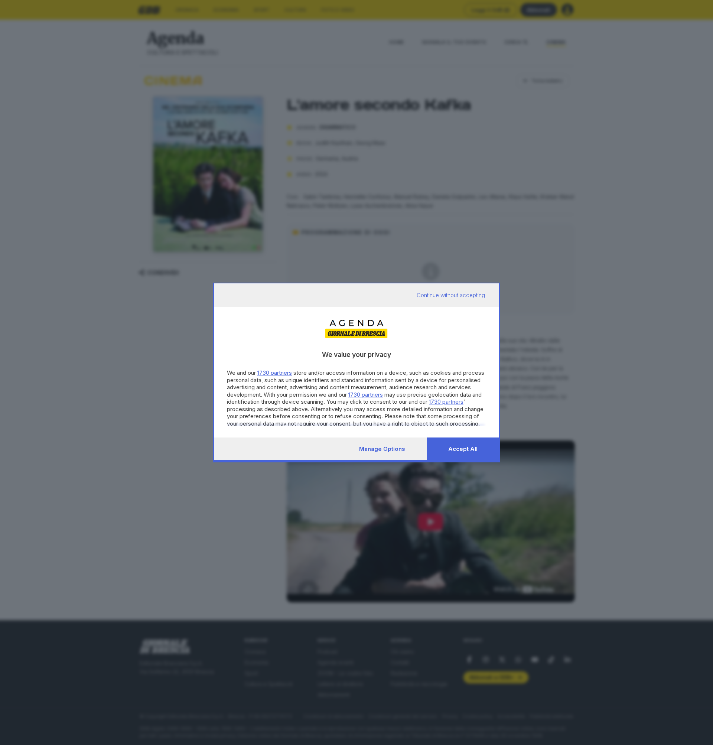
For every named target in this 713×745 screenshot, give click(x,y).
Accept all (463, 448)
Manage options (382, 448)
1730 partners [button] (274, 372)
